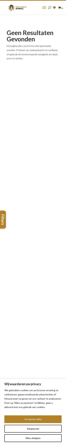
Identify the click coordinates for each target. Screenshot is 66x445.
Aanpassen (33, 428)
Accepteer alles (33, 419)
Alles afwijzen (33, 438)
